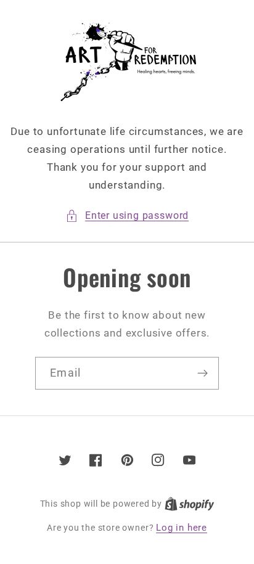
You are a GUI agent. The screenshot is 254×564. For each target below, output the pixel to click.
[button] (127, 215)
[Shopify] (190, 503)
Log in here (181, 527)
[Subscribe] (202, 373)
